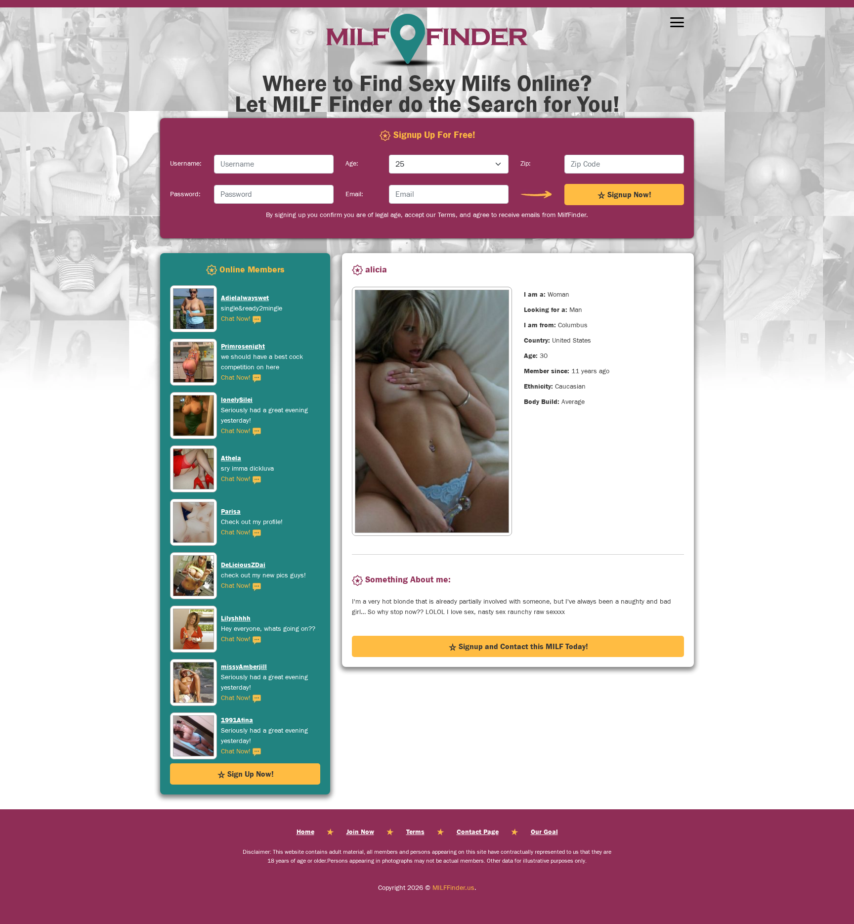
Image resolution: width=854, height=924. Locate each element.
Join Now (360, 832)
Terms (415, 832)
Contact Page (478, 832)
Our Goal (544, 832)
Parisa (231, 458)
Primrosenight (243, 293)
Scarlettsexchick (246, 725)
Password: (185, 194)
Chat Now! (237, 324)
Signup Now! (628, 194)
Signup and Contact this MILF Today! (522, 646)
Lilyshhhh (236, 565)
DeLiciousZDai (243, 511)
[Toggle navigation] (677, 22)
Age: (351, 164)
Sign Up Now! (249, 773)
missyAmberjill (244, 613)
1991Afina (237, 666)
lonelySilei (237, 346)
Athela (231, 404)
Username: (186, 164)
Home (305, 832)
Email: (354, 194)
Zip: (525, 164)
